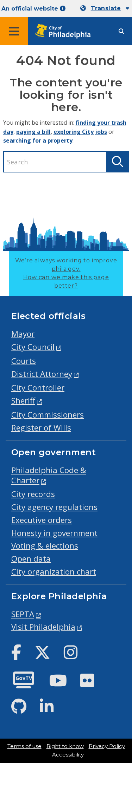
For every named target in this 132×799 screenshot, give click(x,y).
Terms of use (24, 746)
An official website (30, 8)
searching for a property (38, 140)
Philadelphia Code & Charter (48, 475)
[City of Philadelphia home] (65, 31)
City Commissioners (47, 414)
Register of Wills (41, 427)
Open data (31, 558)
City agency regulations (54, 507)
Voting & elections (44, 545)
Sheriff (23, 400)
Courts (23, 360)
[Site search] (121, 31)
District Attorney (41, 373)
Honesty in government (54, 533)
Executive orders (41, 520)
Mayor (22, 333)
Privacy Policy (107, 746)
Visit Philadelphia (43, 626)
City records (33, 494)
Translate (106, 8)
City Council (33, 346)
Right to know (65, 746)
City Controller (37, 387)
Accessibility (68, 755)
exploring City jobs (80, 132)
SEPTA (22, 614)
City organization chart (53, 571)
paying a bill (33, 132)
